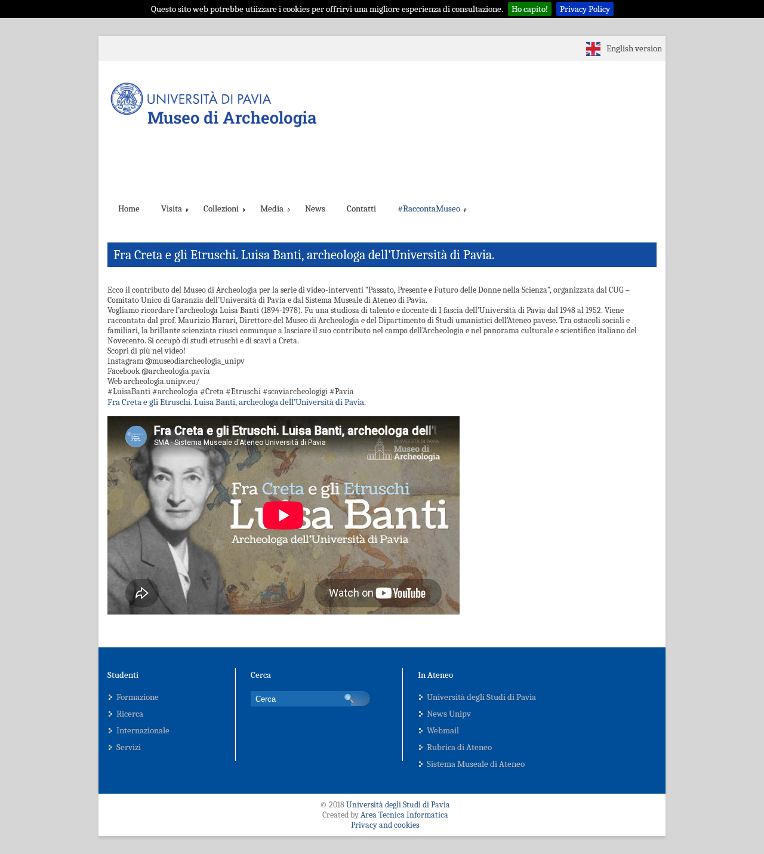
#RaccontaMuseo (429, 208)
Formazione (137, 697)
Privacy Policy (585, 9)
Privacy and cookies (385, 825)
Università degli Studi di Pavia (481, 697)
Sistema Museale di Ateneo (476, 763)
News (315, 208)
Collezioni (221, 208)
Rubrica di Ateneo (459, 747)
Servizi (128, 747)
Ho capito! (530, 9)
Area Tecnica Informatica (404, 815)
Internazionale (143, 730)
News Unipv (449, 713)
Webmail (443, 730)
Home (129, 208)
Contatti (361, 208)
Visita (171, 208)
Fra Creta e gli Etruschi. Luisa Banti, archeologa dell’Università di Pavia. (236, 402)
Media (272, 208)
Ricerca (129, 713)
